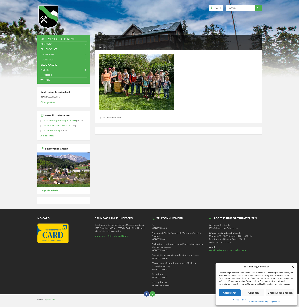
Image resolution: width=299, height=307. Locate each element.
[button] (292, 266)
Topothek (46, 74)
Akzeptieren (229, 292)
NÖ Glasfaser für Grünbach (57, 38)
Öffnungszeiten (47, 102)
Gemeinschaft (48, 49)
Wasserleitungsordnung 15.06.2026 (60, 120)
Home (102, 47)
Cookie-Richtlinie (240, 299)
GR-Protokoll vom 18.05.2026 (57, 125)
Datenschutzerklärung (258, 301)
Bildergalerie (48, 64)
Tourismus (47, 59)
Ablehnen (253, 292)
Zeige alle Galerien (49, 190)
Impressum (275, 301)
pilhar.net (50, 299)
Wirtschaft (47, 54)
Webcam (45, 80)
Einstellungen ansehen (280, 292)
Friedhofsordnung (52, 130)
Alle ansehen (47, 135)
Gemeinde (46, 44)
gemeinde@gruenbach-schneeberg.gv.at (228, 250)
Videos (44, 69)
